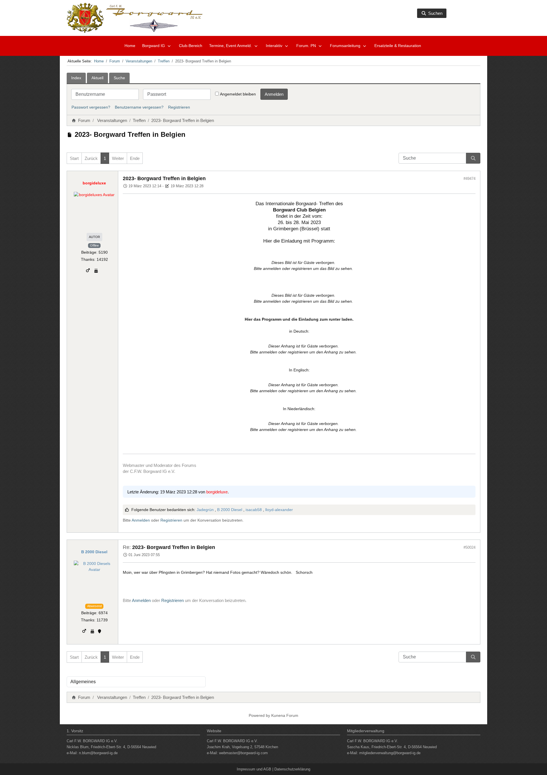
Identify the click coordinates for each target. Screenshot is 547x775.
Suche (119, 78)
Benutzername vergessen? (139, 107)
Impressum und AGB (254, 769)
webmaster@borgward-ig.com (243, 753)
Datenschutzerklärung (292, 769)
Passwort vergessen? (91, 107)
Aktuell (97, 78)
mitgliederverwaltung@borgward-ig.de (390, 753)
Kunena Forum (284, 715)
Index (76, 78)
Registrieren (179, 107)
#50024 (469, 547)
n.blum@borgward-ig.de (98, 753)
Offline (94, 245)
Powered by (259, 715)
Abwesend (94, 606)
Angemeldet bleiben (238, 94)
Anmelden (274, 94)
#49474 (469, 178)
